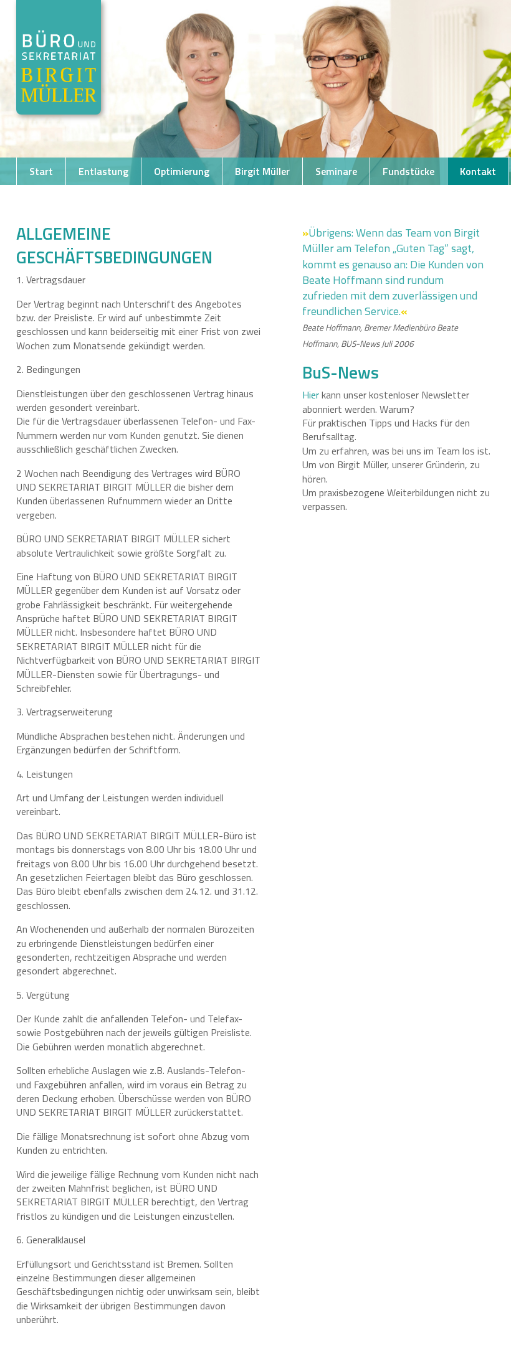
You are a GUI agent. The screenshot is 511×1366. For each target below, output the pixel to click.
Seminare (336, 171)
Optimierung (181, 171)
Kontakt (478, 171)
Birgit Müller (262, 171)
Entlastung (103, 171)
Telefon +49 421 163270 (83, 198)
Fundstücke (408, 171)
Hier (310, 394)
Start (41, 171)
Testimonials (192, 198)
